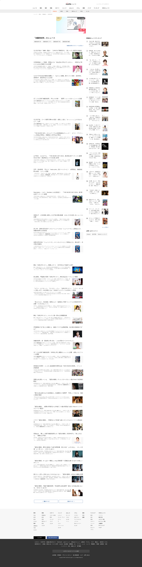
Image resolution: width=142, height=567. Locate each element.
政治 (35, 519)
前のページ (46, 501)
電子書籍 (79, 546)
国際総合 (35, 525)
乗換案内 (93, 544)
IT (58, 521)
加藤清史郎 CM (37, 41)
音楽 (67, 11)
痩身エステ (73, 546)
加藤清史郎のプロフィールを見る (74, 45)
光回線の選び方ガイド (51, 542)
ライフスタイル (77, 519)
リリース (101, 515)
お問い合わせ (87, 555)
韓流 (81, 11)
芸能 (51, 8)
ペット (67, 521)
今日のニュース (105, 8)
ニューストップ (100, 4)
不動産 (97, 544)
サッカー (52, 519)
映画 (61, 11)
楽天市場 (94, 234)
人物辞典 (100, 523)
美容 (106, 544)
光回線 (43, 544)
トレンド (64, 8)
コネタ (67, 517)
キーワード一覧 (102, 521)
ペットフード (64, 546)
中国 (35, 527)
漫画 (84, 8)
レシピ (83, 544)
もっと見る (105, 227)
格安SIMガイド (38, 544)
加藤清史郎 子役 (56, 41)
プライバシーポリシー (67, 555)
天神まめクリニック (75, 542)
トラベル (76, 521)
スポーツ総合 (53, 515)
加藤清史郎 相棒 (66, 41)
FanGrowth (59, 542)
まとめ (87, 11)
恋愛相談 (71, 544)
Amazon (88, 234)
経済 (35, 517)
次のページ (70, 501)
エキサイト (106, 4)
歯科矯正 (102, 544)
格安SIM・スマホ (103, 542)
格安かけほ (49, 544)
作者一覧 (100, 517)
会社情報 (54, 555)
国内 (41, 8)
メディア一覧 (101, 519)
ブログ (92, 542)
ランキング (96, 8)
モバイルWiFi (55, 544)
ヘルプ (100, 527)
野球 (51, 517)
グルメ (59, 523)
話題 (83, 517)
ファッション (61, 525)
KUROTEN (43, 542)
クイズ (89, 8)
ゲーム (59, 519)
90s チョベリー (77, 523)
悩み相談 (66, 544)
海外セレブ (74, 11)
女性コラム (76, 517)
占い (75, 544)
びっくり (68, 515)
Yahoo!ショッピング (102, 234)
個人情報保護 (76, 555)
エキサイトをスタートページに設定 (71, 551)
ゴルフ (51, 521)
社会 (35, 515)
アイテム (88, 542)
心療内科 (83, 542)
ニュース (35, 8)
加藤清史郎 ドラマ (47, 41)
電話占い (97, 542)
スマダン (76, 515)
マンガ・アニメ (61, 517)
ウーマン (79, 544)
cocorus (61, 544)
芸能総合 (55, 11)
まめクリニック (66, 542)
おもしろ (71, 8)
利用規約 (59, 555)
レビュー (60, 515)
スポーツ (57, 8)
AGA (69, 546)
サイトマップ (101, 525)
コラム (78, 8)
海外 (46, 8)
